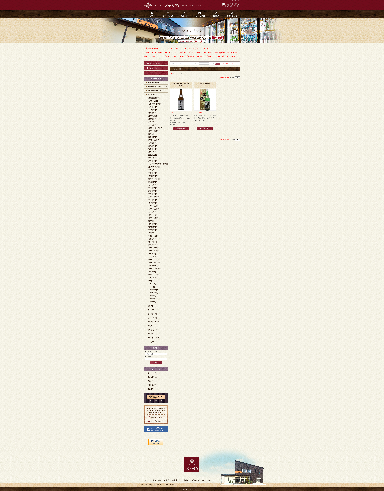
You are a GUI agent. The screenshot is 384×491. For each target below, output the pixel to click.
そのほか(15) (152, 284)
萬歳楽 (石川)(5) (153, 251)
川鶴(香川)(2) (152, 152)
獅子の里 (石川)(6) (154, 179)
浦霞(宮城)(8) (152, 119)
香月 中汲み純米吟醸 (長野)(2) (158, 164)
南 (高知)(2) (152, 257)
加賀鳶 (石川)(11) (153, 140)
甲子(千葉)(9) (152, 158)
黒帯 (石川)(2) (152, 161)
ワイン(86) (151, 310)
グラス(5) (150, 334)
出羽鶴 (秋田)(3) (153, 218)
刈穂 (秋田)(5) (152, 149)
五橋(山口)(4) (152, 170)
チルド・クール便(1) (154, 82)
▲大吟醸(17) (152, 302)
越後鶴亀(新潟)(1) (153, 116)
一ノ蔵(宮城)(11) (153, 110)
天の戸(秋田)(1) (152, 107)
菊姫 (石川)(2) (152, 155)
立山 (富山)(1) (152, 200)
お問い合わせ (232, 14)
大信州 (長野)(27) (153, 197)
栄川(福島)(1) (152, 122)
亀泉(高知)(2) (152, 143)
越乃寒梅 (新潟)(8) (154, 167)
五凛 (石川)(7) (152, 173)
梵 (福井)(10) (152, 242)
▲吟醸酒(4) (151, 299)
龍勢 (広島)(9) (152, 272)
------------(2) (151, 287)
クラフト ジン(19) (153, 322)
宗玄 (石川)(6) (152, 194)
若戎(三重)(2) (152, 278)
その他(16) (151, 342)
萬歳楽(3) (151, 221)
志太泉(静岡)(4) (152, 182)
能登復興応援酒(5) (153, 98)
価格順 (222, 77)
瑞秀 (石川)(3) (152, 254)
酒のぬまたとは (168, 14)
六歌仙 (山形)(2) (153, 275)
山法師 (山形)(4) (153, 260)
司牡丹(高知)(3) (152, 203)
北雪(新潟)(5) (152, 239)
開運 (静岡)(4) (152, 137)
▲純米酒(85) (152, 296)
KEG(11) (150, 281)
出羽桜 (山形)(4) (153, 215)
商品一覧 (184, 14)
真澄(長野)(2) (152, 245)
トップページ (152, 14)
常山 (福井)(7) (152, 188)
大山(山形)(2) (152, 125)
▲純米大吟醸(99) (153, 290)
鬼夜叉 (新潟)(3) (153, 131)
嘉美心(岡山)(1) (152, 146)
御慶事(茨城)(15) (153, 176)
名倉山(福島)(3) (152, 224)
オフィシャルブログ (156, 398)
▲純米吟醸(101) (153, 293)
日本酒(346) (151, 94)
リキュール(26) (152, 318)
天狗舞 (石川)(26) (153, 209)
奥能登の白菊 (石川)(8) (155, 128)
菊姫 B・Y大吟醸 (205, 83)
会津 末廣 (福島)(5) (154, 104)
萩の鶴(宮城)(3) (152, 230)
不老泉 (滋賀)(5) (153, 236)
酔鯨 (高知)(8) (152, 191)
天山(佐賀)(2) (152, 212)
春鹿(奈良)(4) (152, 233)
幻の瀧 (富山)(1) (153, 248)
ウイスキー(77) (152, 314)
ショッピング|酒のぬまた (234, 0)
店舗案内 (216, 14)
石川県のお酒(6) (153, 101)
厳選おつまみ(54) (153, 330)
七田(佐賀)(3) (152, 185)
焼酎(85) (150, 306)
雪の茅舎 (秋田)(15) (154, 269)
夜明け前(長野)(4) (153, 266)
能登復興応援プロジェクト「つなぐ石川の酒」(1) (158, 87)
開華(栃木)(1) (152, 134)
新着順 (227, 77)
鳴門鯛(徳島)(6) (152, 227)
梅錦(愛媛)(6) (152, 113)
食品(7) (150, 326)
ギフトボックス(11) (153, 338)
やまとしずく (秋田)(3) (155, 263)
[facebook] (156, 431)
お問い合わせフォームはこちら (156, 414)
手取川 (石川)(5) (153, 206)
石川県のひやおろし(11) (155, 90)
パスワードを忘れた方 (227, 63)
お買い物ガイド (200, 14)
